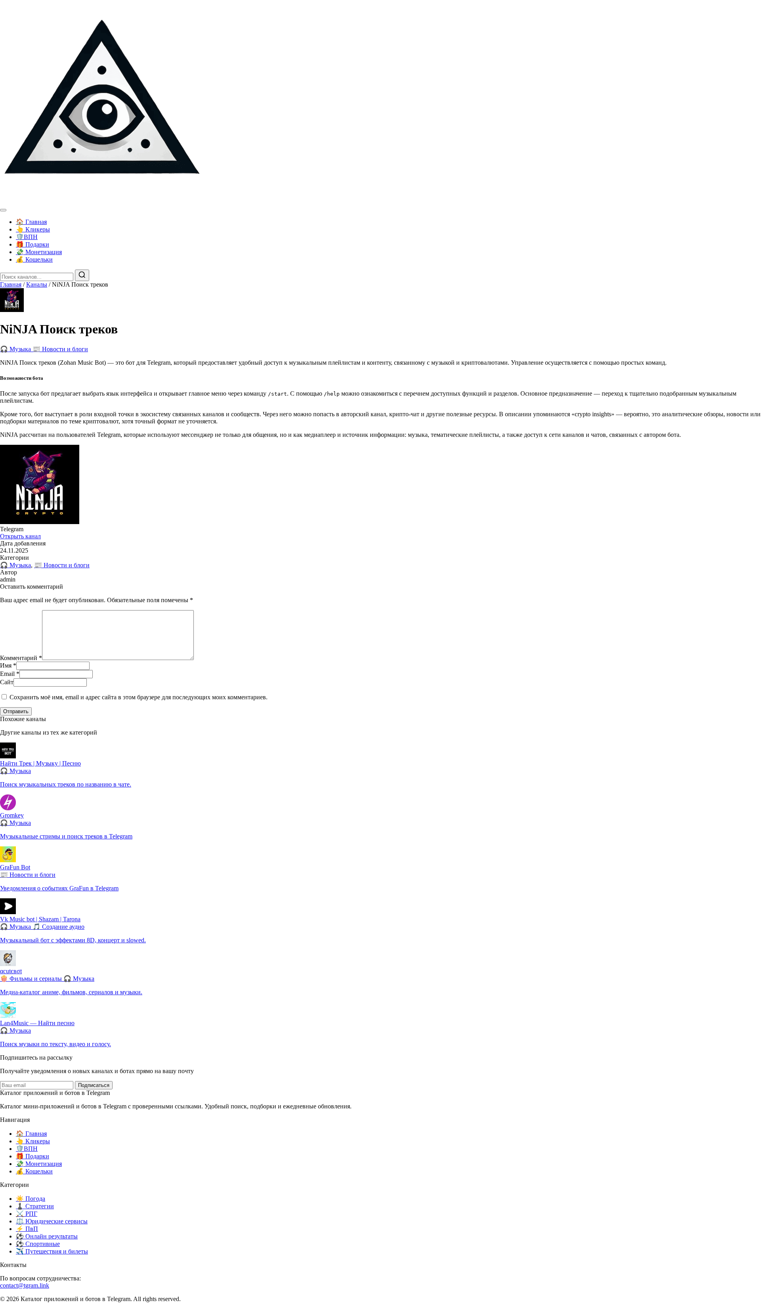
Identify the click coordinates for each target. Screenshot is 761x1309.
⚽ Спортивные (38, 1243)
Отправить (16, 711)
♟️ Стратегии (35, 1206)
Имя (8, 665)
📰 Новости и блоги (60, 349)
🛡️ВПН (27, 236)
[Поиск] (82, 275)
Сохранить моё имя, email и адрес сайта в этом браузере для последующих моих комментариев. (139, 697)
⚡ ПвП (27, 1228)
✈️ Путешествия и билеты (52, 1251)
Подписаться (93, 1085)
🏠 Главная (31, 221)
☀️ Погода (30, 1198)
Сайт (6, 682)
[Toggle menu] (3, 210)
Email (9, 673)
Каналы (36, 284)
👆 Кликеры (33, 229)
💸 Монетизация (39, 252)
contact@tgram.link (24, 1285)
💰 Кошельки (34, 259)
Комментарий (21, 657)
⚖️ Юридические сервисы (52, 1221)
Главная (10, 284)
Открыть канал (20, 536)
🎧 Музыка (16, 349)
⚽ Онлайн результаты (47, 1236)
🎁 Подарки (32, 244)
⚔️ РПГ (26, 1213)
